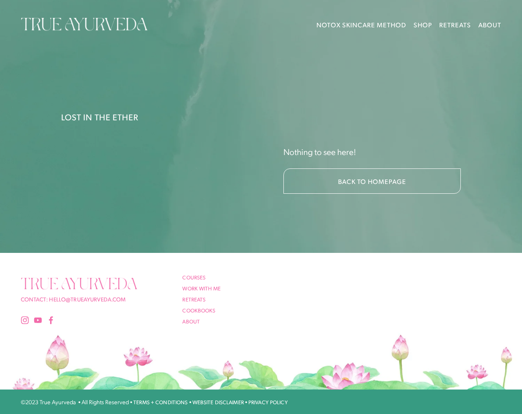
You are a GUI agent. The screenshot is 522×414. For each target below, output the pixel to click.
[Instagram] (25, 320)
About (489, 24)
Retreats (455, 24)
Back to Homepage (372, 181)
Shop (423, 24)
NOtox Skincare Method (361, 24)
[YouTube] (38, 320)
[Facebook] (51, 320)
